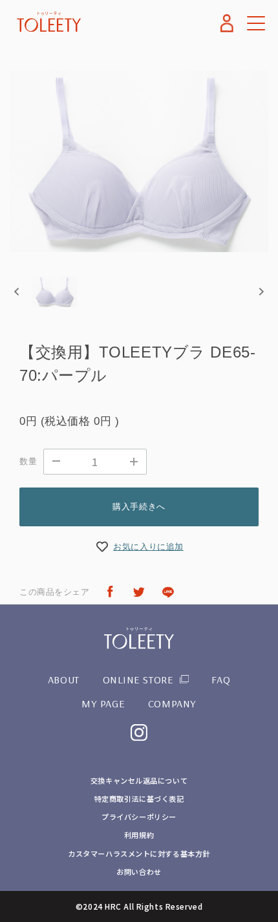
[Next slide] (260, 291)
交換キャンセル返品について (139, 780)
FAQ (220, 679)
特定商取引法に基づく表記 (139, 798)
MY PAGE (103, 703)
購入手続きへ (138, 506)
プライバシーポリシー (139, 816)
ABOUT (64, 679)
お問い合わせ (138, 871)
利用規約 (139, 835)
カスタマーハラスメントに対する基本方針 (139, 853)
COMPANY (172, 703)
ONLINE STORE (138, 679)
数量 (28, 461)
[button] (54, 291)
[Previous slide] (17, 291)
